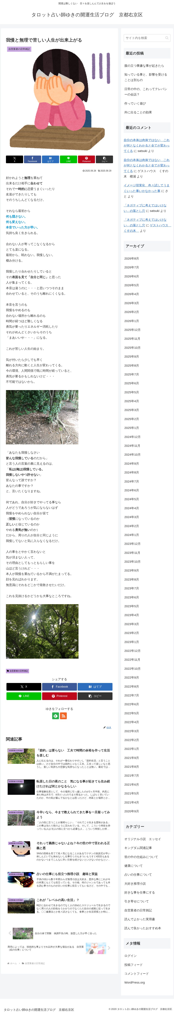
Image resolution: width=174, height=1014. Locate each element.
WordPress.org (134, 982)
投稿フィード (133, 965)
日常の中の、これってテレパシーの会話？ (145, 91)
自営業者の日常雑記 (19, 671)
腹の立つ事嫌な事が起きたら (144, 65)
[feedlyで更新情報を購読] (55, 715)
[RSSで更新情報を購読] (63, 715)
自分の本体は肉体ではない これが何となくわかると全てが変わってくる (147, 145)
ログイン (130, 955)
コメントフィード (136, 973)
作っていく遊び (135, 103)
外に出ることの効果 (138, 112)
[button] (104, 159)
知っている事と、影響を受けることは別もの (145, 77)
